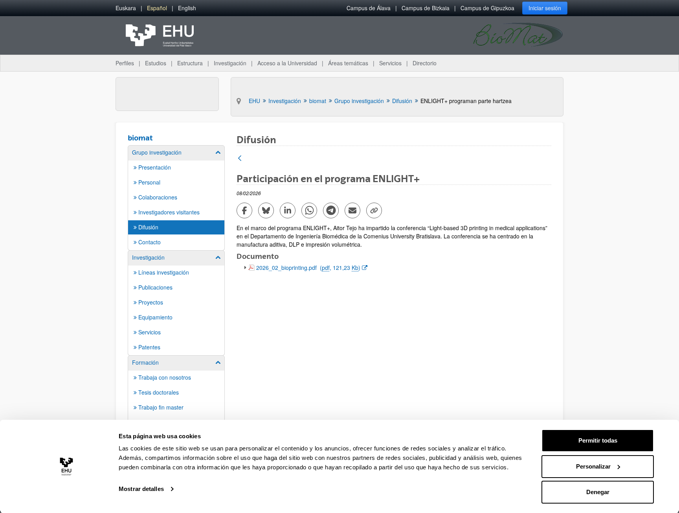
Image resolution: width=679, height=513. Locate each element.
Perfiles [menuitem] (125, 63)
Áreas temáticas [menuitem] (348, 63)
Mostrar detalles (141, 488)
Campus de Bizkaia (426, 8)
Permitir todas (597, 440)
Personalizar (593, 466)
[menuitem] (126, 8)
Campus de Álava (369, 8)
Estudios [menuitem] (155, 63)
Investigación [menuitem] (230, 63)
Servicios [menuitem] (390, 63)
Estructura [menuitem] (190, 63)
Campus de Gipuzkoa (487, 8)
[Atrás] (240, 158)
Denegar (597, 492)
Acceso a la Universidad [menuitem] (287, 63)
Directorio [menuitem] (425, 63)
